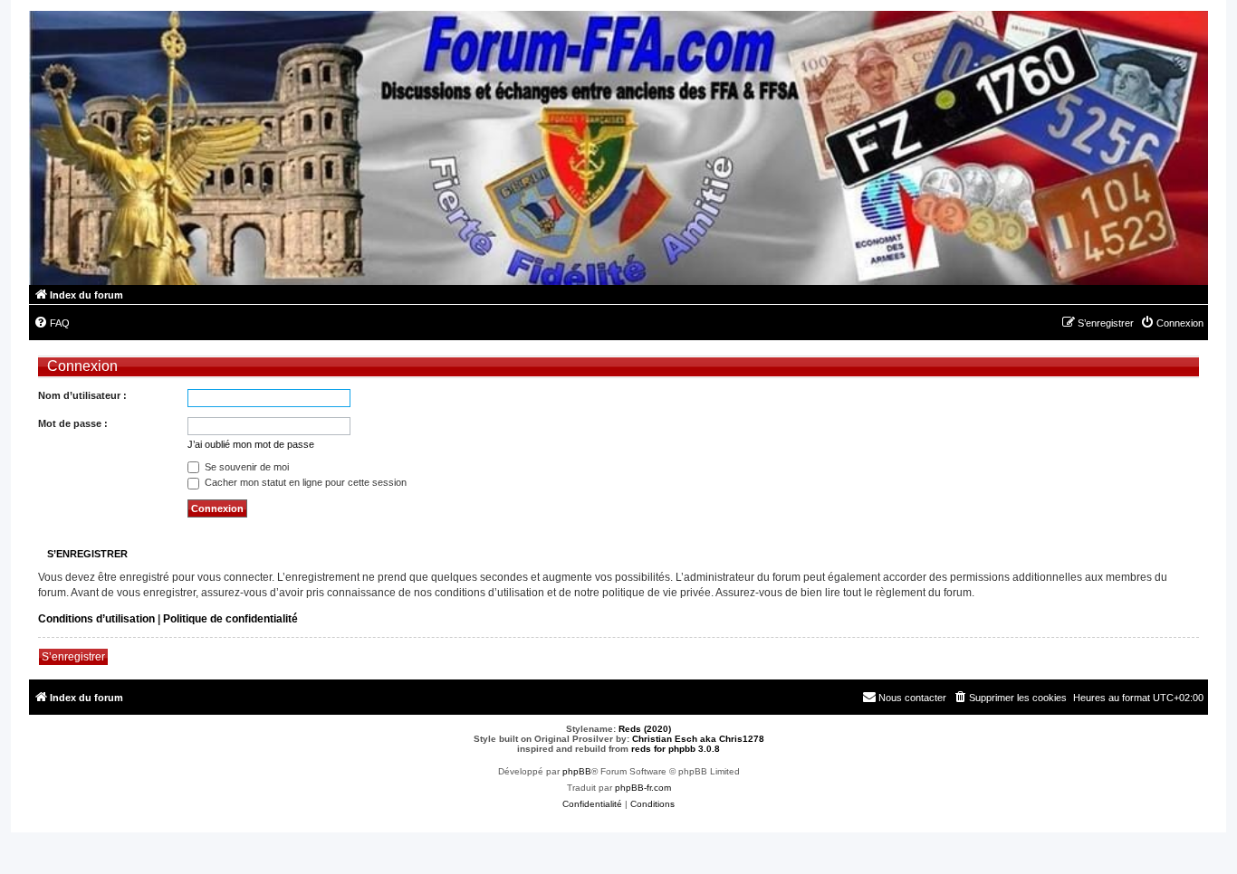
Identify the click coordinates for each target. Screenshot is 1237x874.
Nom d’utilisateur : (82, 395)
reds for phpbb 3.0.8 (675, 749)
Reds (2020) (644, 729)
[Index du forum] (618, 148)
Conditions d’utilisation (96, 619)
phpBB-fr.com (643, 788)
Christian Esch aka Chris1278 (698, 739)
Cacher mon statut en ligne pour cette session (304, 482)
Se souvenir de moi (245, 466)
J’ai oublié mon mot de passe (250, 444)
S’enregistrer (73, 657)
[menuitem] (52, 323)
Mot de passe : (73, 423)
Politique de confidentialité (230, 619)
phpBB (576, 771)
